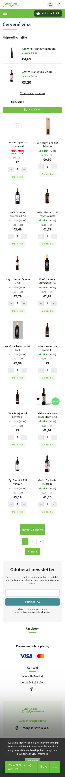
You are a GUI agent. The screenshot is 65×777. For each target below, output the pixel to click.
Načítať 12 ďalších (32, 529)
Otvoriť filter (34, 110)
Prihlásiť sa (32, 601)
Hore (34, 552)
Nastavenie (32, 760)
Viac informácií (40, 754)
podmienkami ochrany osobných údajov (32, 612)
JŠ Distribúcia (31, 688)
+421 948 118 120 (32, 683)
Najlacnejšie (17, 102)
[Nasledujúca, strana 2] (32, 541)
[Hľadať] (59, 4)
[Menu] (5, 13)
